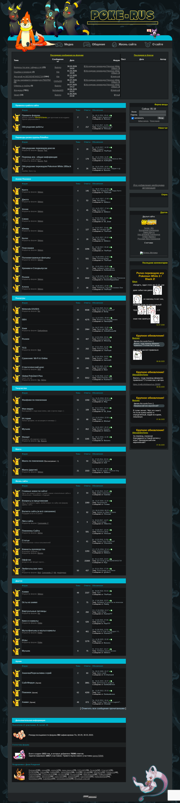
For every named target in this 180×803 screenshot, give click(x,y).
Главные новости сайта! (34, 491)
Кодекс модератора (104, 117)
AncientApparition (111, 280)
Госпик (107, 504)
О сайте (157, 44)
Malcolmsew (88, 774)
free (77, 772)
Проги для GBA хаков (105, 329)
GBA (24, 319)
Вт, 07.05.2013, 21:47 (100, 491)
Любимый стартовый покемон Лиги (110, 288)
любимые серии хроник (105, 268)
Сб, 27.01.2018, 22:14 (100, 549)
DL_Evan (107, 221)
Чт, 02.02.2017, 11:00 (100, 125)
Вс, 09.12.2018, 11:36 (100, 437)
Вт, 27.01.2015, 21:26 (100, 347)
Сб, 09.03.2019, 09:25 (100, 510)
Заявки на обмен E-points (106, 512)
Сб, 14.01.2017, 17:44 (100, 208)
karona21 (107, 360)
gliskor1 (107, 572)
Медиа (68, 44)
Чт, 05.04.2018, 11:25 (100, 218)
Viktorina (107, 524)
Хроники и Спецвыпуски (34, 268)
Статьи (25, 540)
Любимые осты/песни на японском (110, 602)
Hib (55, 572)
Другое (18, 581)
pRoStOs (98, 772)
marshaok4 (85, 776)
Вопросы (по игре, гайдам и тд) (28, 67)
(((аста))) (105, 770)
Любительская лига (32, 568)
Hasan (43, 772)
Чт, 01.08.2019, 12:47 (100, 376)
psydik (86, 772)
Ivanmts (107, 495)
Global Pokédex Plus (104, 378)
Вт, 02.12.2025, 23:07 (100, 559)
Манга (18, 449)
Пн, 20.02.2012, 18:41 (100, 700)
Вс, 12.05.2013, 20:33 (100, 691)
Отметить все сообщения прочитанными (103, 708)
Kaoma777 (108, 379)
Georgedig (33, 774)
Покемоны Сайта (31, 531)
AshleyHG (108, 160)
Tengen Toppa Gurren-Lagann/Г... (109, 702)
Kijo (57, 72)
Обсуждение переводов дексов (38, 148)
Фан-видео (27, 409)
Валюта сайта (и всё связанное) (39, 511)
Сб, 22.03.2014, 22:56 (100, 418)
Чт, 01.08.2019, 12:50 (100, 630)
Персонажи (28, 248)
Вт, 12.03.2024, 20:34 (100, 337)
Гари (98, 692)
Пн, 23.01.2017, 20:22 (100, 427)
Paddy (106, 604)
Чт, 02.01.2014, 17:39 (100, 569)
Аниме (25, 592)
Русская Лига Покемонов (149, 239)
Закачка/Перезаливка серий (36, 673)
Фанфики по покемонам (34, 400)
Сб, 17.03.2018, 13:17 (100, 610)
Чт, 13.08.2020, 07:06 (100, 620)
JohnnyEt (72, 776)
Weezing (107, 341)
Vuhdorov (110, 772)
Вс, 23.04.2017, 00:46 (100, 247)
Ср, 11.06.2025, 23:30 (100, 639)
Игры (117, 95)
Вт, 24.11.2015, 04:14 (100, 408)
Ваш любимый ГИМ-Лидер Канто (109, 191)
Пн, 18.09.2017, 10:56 (100, 286)
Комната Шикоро (103, 551)
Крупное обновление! (150, 335)
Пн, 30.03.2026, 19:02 (100, 167)
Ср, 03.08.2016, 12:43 (100, 257)
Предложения (102, 502)
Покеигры (20, 298)
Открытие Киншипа (104, 400)
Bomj (106, 312)
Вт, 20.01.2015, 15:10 (100, 366)
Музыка (26, 429)
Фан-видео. (101, 410)
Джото (25, 199)
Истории (26, 418)
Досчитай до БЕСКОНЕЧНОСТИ (28, 76)
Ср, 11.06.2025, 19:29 (100, 276)
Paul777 (107, 623)
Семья (99, 419)
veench (54, 770)
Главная (36, 44)
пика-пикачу (67, 770)
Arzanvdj (62, 774)
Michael (107, 421)
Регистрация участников (106, 570)
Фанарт (26, 437)
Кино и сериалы (30, 621)
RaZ (45, 150)
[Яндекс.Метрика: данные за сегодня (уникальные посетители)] (149, 253)
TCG (24, 348)
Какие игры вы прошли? (106, 310)
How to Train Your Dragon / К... (108, 631)
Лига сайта (27, 521)
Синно (25, 219)
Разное (25, 277)
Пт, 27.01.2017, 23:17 (100, 649)
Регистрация (154, 121)
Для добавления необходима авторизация (148, 186)
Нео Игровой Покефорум (149, 234)
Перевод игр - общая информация (39, 157)
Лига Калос (101, 239)
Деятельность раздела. (105, 683)
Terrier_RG (149, 228)
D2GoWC (81, 770)
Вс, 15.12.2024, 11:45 (100, 157)
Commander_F (43, 523)
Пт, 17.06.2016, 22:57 (100, 601)
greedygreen (61, 572)
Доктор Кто (101, 622)
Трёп (99, 593)
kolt (105, 463)
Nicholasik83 (57, 90)
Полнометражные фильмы (36, 258)
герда (43, 770)
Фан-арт (100, 439)
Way (105, 402)
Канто (25, 190)
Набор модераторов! (104, 127)
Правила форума (31, 115)
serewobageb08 (63, 779)
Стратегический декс (33, 367)
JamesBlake (65, 772)
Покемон (26, 692)
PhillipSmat (103, 774)
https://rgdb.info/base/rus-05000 (146, 384)
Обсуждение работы (32, 127)
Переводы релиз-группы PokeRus (31, 137)
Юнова (25, 228)
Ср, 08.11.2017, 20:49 (100, 469)
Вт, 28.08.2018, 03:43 (100, 591)
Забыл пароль (143, 121)
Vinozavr (107, 129)
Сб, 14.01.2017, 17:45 (100, 199)
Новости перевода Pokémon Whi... (110, 159)
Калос (25, 238)
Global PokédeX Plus (32, 376)
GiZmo (43, 380)
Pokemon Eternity (103, 339)
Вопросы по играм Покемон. (107, 319)
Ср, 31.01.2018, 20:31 (100, 398)
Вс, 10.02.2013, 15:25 (100, 266)
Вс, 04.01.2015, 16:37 (100, 681)
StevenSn (46, 776)
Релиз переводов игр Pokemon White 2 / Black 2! (150, 275)
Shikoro (40, 192)
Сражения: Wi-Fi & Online (35, 358)
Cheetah (107, 704)
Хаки (24, 328)
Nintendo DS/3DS (30, 309)
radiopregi (33, 776)
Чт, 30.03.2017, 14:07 (100, 520)
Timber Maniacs (149, 237)
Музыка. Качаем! (103, 429)
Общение (98, 44)
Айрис (99, 249)
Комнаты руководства (33, 549)
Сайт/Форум (28, 683)
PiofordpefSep (101, 776)
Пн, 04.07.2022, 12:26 (100, 327)
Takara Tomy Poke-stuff (106, 541)
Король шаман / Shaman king (108, 471)
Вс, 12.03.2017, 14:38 (100, 147)
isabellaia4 (47, 779)
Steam (16, 95)
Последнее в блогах (143, 55)
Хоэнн (25, 209)
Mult (39, 350)
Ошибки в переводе (23, 72)
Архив (18, 661)
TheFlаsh (107, 151)
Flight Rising (101, 612)
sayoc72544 (97, 756)
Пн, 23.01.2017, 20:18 (100, 237)
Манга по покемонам (32, 461)
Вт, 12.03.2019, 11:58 (100, 540)
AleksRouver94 (110, 331)
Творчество (21, 388)
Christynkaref (48, 774)
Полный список (82, 779)
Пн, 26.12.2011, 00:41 (100, 115)
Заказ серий (101, 673)
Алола (25, 287)
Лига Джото (101, 200)
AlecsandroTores (140, 375)
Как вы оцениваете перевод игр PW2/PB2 (32, 80)
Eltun (134, 281)
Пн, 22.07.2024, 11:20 (100, 501)
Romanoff (33, 770)
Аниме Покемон (23, 179)
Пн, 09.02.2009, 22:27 (100, 671)
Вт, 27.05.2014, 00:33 (100, 459)
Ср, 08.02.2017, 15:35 (100, 189)
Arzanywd (74, 774)
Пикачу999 (108, 321)
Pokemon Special (103, 461)
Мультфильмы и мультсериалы (39, 630)
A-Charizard (109, 675)
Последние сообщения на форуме (66, 55)
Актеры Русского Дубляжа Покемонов (111, 278)
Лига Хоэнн (101, 210)
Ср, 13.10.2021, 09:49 (100, 318)
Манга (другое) (29, 470)
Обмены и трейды (22, 86)
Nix (39, 311)
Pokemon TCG (102, 349)
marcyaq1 (58, 776)
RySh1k (32, 772)
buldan (53, 772)
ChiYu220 (58, 81)
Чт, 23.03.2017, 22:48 (100, 228)
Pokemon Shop (102, 532)
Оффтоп (115, 76)
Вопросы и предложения (35, 501)
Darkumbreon (109, 270)
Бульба (93, 770)
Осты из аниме (29, 602)
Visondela (108, 543)
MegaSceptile (102, 368)
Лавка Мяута (149, 232)
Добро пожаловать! (104, 493)
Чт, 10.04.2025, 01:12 (100, 308)
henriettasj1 (33, 779)
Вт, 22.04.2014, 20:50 (100, 357)
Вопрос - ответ (102, 358)
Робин (40, 623)
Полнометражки (103, 258)
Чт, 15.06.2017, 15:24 (100, 530)
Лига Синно (101, 220)
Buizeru (58, 67)
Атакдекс (100, 149)
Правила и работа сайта (27, 105)
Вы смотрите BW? (104, 229)
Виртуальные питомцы (34, 611)
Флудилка (18, 90)
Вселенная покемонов (149, 230)
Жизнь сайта (127, 44)
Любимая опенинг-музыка (106, 651)
